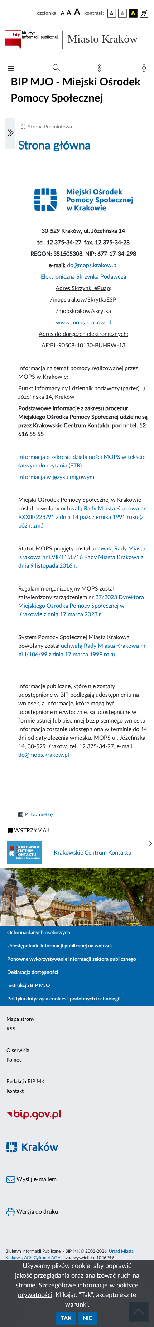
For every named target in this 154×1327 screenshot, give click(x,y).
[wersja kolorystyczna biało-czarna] (122, 13)
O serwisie (17, 1050)
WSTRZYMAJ (31, 830)
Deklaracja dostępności (32, 972)
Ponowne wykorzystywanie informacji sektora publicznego (71, 959)
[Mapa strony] (101, 69)
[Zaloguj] (145, 69)
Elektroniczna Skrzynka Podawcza (83, 277)
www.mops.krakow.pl (83, 322)
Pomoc (14, 1060)
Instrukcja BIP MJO (28, 985)
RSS (10, 1029)
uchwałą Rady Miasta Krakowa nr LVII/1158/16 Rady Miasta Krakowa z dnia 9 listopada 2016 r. (81, 557)
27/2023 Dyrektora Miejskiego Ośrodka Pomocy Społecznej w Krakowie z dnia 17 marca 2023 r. (81, 605)
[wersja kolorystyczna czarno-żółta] (133, 13)
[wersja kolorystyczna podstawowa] (111, 13)
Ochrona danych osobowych (38, 932)
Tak (66, 1318)
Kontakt (15, 1091)
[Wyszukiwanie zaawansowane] (56, 68)
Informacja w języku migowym (56, 477)
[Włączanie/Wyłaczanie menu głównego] (10, 69)
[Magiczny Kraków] (77, 1151)
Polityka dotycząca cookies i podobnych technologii (64, 999)
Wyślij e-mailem (36, 1179)
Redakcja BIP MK (25, 1081)
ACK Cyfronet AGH (42, 1257)
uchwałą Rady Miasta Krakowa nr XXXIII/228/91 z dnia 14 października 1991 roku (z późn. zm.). (82, 517)
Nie (87, 1318)
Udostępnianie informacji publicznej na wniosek (60, 946)
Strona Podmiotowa (50, 126)
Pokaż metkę (39, 814)
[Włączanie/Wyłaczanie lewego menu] (10, 133)
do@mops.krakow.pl (92, 265)
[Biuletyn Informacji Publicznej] (77, 1118)
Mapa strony (20, 1019)
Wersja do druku (36, 1212)
